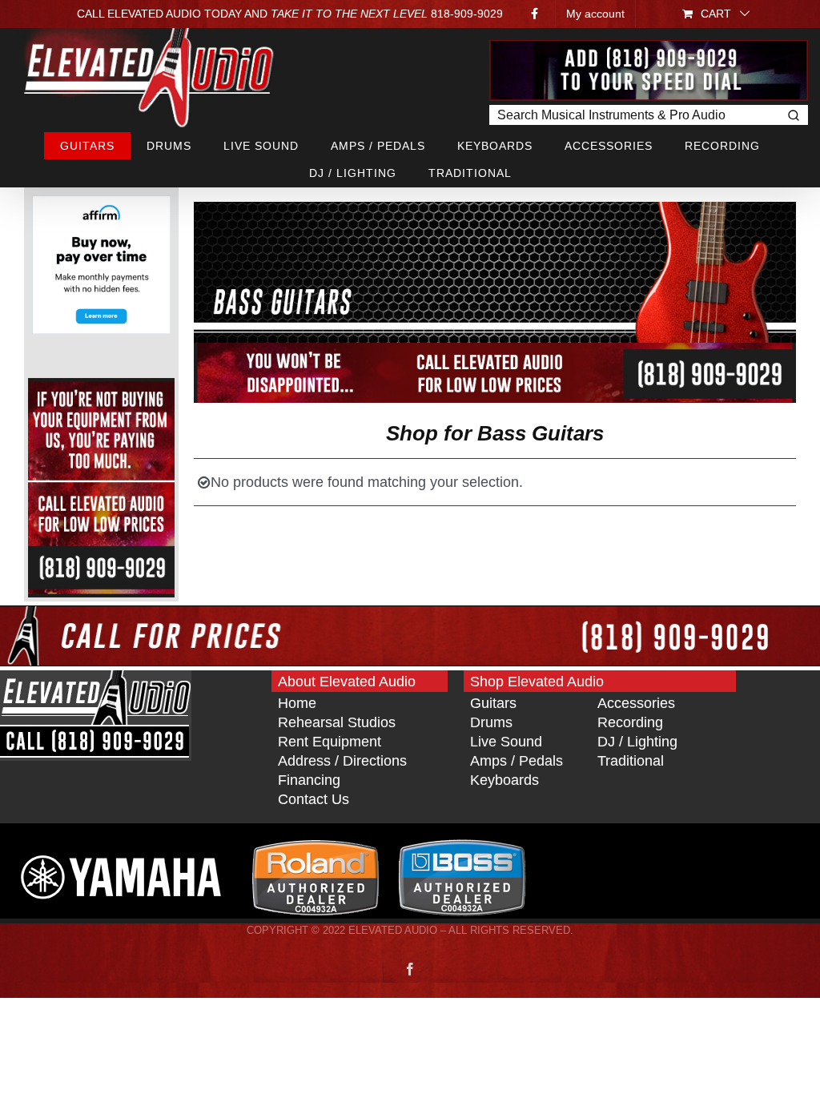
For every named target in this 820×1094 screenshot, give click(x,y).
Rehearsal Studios (337, 722)
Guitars (493, 703)
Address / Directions (342, 761)
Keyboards (504, 780)
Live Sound (506, 742)
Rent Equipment (329, 742)
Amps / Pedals (516, 761)
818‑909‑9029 (467, 13)
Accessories (636, 703)
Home (297, 703)
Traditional (630, 761)
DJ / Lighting (637, 742)
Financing (309, 780)
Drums (491, 722)
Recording (630, 722)
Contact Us (313, 799)
